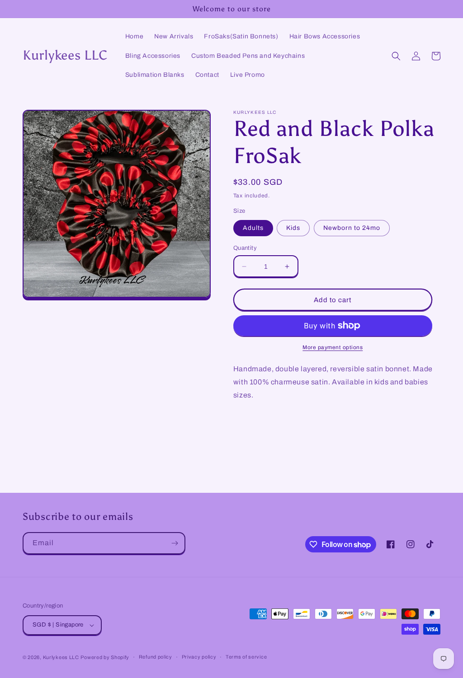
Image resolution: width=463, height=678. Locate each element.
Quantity (245, 248)
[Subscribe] (174, 543)
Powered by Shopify (104, 657)
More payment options (332, 347)
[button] (396, 56)
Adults (253, 227)
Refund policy (155, 656)
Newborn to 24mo (351, 227)
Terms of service (246, 656)
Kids (293, 227)
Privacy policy (199, 656)
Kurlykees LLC (61, 657)
